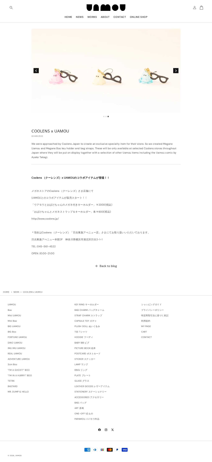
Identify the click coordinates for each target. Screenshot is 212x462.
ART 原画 (79, 408)
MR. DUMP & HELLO (18, 391)
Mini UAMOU (14, 315)
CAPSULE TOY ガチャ (85, 320)
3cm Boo (12, 364)
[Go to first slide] (175, 70)
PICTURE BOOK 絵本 (85, 348)
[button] (11, 7)
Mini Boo (12, 320)
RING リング (80, 370)
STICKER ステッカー (84, 359)
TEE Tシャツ (80, 331)
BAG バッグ (80, 402)
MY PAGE (146, 326)
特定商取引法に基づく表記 (154, 315)
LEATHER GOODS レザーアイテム (92, 386)
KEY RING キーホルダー (86, 304)
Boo (10, 310)
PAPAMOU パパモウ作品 (86, 419)
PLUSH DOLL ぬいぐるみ (87, 326)
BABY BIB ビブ (81, 342)
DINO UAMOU (15, 342)
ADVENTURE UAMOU (19, 359)
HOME (6, 292)
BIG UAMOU (14, 326)
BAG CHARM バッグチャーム (89, 310)
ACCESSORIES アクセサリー (89, 397)
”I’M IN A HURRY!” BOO (20, 375)
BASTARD (13, 386)
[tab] (103, 116)
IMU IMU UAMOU (16, 348)
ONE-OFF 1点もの (83, 413)
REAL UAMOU (15, 353)
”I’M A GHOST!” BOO (19, 370)
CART (144, 331)
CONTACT (146, 337)
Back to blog (108, 266)
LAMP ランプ (81, 364)
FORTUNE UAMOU (17, 337)
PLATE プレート (82, 375)
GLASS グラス (81, 380)
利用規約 (145, 320)
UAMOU (12, 304)
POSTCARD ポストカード (87, 353)
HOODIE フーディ (83, 337)
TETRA (11, 380)
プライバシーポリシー (152, 310)
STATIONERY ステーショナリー (90, 391)
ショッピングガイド (151, 304)
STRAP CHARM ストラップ (88, 315)
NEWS (16, 292)
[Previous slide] (36, 70)
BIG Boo (12, 331)
